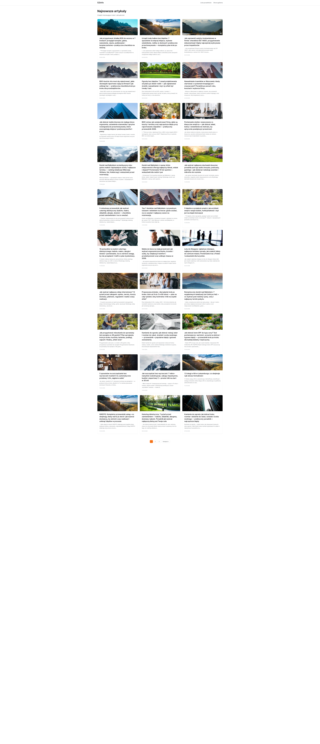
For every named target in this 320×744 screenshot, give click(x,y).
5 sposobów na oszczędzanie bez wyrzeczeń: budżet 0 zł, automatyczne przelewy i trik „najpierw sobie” (115, 375)
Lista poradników (205, 2)
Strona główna (218, 2)
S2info (100, 2)
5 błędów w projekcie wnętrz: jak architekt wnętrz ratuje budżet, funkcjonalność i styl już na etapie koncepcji (201, 210)
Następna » (166, 441)
